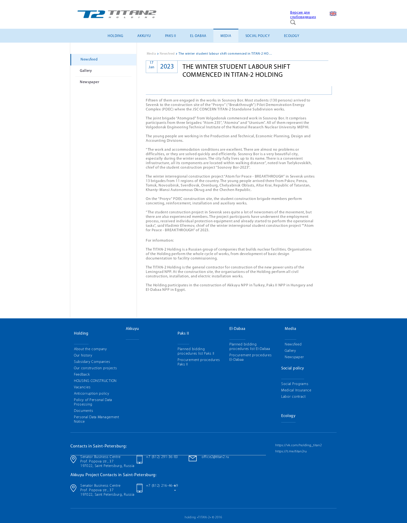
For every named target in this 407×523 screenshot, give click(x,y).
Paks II (170, 36)
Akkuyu (144, 36)
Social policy (257, 36)
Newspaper (89, 82)
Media (225, 36)
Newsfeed (89, 59)
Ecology (291, 36)
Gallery (86, 71)
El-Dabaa (198, 36)
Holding (115, 36)
